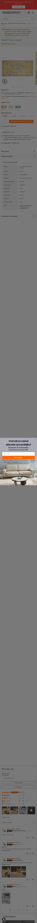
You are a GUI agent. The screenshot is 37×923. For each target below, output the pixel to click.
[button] (4, 919)
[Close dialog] (35, 439)
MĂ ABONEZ (18, 457)
